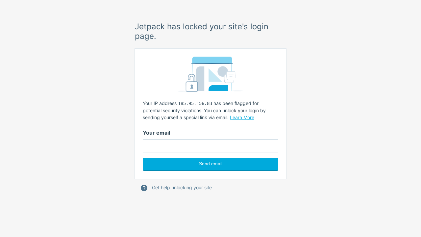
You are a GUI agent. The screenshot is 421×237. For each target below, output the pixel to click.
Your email (156, 132)
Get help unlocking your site (181, 187)
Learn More (242, 117)
